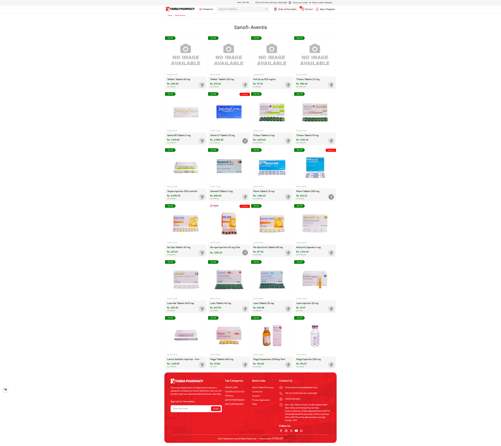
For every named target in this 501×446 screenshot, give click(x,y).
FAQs (254, 404)
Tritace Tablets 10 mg (307, 135)
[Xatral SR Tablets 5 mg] (186, 111)
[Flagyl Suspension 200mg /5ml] (272, 335)
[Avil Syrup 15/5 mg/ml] (272, 55)
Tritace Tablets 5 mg (263, 135)
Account (256, 395)
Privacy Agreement (261, 400)
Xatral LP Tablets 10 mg (222, 135)
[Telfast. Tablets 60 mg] (186, 55)
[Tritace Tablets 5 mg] (272, 111)
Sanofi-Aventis (180, 15)
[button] (206, 9)
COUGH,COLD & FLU (235, 391)
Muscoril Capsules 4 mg (308, 247)
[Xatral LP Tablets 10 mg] (229, 111)
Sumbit (216, 409)
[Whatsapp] (301, 430)
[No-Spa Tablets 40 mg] (186, 223)
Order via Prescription (287, 9)
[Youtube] (296, 430)
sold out (245, 94)
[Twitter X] (291, 430)
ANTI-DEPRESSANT (234, 404)
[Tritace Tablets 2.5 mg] (315, 55)
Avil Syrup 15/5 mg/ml (264, 79)
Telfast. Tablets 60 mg (178, 79)
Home (170, 15)
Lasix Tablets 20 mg (263, 303)
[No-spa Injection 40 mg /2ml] (229, 223)
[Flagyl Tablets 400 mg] (229, 335)
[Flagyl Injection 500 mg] (315, 335)
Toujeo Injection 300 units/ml (182, 191)
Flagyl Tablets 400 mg (221, 359)
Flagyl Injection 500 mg (308, 359)
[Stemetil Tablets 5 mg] (229, 167)
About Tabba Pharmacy (263, 387)
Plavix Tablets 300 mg (307, 191)
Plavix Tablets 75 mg (263, 191)
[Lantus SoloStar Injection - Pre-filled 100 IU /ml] (186, 335)
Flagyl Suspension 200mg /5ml (269, 359)
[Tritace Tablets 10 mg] (315, 111)
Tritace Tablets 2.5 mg (307, 79)
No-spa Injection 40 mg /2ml (225, 247)
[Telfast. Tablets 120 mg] (229, 55)
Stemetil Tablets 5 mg (221, 191)
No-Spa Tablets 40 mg (178, 247)
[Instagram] (286, 430)
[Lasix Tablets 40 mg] (229, 279)
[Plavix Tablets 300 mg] (315, 167)
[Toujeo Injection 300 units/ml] (186, 167)
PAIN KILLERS (231, 387)
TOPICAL (229, 395)
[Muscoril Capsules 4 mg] (315, 223)
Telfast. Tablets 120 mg (222, 79)
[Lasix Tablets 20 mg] (272, 279)
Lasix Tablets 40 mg (220, 303)
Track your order (300, 2)
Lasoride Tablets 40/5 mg (180, 303)
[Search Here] (266, 9)
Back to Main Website (322, 2)
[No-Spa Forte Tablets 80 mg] (272, 223)
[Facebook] (281, 430)
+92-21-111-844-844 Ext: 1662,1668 (271, 2)
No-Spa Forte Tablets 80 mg (268, 247)
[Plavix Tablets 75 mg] (272, 167)
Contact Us (257, 391)
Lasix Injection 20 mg (307, 303)
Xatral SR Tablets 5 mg (178, 135)
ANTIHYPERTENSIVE (234, 400)
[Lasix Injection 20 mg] (315, 279)
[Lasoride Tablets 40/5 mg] (186, 279)
